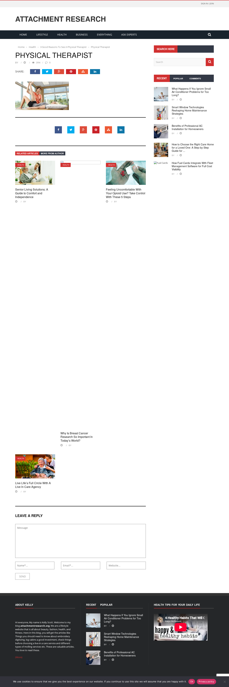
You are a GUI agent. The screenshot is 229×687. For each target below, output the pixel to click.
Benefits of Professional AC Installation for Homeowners (187, 127)
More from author (52, 153)
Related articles (27, 153)
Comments (195, 78)
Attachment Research (60, 18)
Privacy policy (206, 681)
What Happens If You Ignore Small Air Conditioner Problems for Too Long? (191, 92)
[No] (224, 681)
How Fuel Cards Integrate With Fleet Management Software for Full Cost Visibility (192, 166)
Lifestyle (42, 34)
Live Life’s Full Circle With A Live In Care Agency (33, 485)
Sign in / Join (207, 3)
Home (23, 34)
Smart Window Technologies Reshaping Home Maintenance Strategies (189, 110)
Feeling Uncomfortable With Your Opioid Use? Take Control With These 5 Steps (125, 193)
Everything (104, 34)
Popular (178, 78)
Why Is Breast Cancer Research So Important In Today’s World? (76, 437)
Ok (191, 681)
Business (82, 34)
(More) (18, 657)
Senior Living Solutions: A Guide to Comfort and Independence (31, 193)
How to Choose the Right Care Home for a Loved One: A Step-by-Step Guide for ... (193, 148)
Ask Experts (129, 34)
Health (62, 34)
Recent (162, 78)
